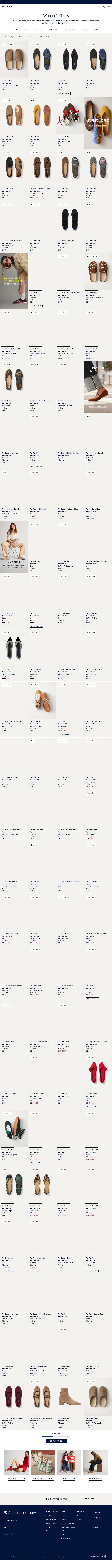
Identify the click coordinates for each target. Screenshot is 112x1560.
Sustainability (51, 1520)
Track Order (97, 1518)
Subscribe (8, 1527)
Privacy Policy (36, 1557)
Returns (63, 1520)
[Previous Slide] (12, 2)
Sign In (79, 1516)
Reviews (49, 1531)
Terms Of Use (47, 1557)
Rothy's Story (51, 1523)
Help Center (65, 1516)
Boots (96, 30)
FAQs (63, 1534)
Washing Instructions (68, 1527)
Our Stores (50, 1516)
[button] (100, 6)
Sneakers (53, 30)
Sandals (84, 30)
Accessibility (65, 1538)
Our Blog (49, 1527)
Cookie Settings (60, 1557)
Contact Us (97, 1528)
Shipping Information (68, 1523)
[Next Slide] (99, 2)
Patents (26, 1557)
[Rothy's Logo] (7, 6)
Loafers (39, 30)
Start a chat (98, 1513)
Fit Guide (64, 1531)
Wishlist (80, 1520)
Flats (15, 30)
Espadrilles (69, 30)
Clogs (26, 30)
